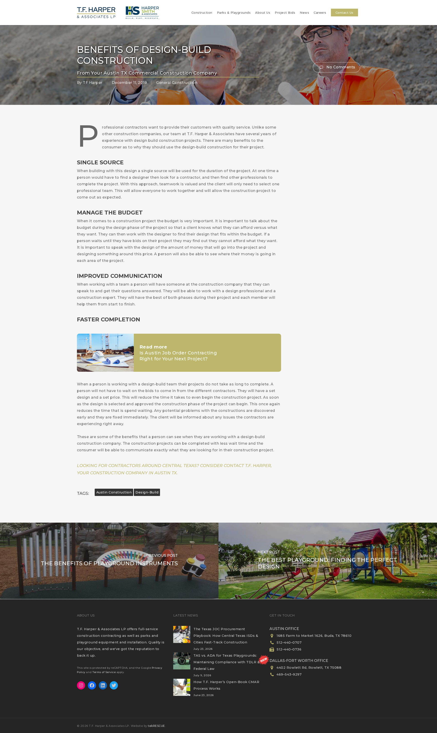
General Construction (176, 82)
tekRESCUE (156, 726)
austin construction (114, 492)
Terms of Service (104, 672)
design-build (146, 492)
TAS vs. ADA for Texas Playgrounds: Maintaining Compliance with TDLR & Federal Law (226, 662)
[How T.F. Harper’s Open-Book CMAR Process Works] (181, 690)
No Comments (340, 67)
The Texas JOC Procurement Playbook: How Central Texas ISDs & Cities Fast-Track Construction (225, 635)
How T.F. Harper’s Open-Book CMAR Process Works (226, 685)
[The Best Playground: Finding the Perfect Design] (327, 561)
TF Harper (92, 82)
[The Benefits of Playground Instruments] (109, 561)
